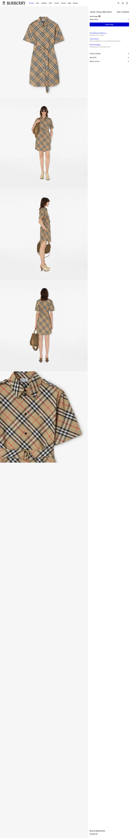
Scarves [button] (63, 3)
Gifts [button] (50, 3)
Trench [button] (56, 3)
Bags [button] (69, 3)
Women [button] (31, 3)
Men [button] (37, 3)
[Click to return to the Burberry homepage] (16, 3)
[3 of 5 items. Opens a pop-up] (44, 234)
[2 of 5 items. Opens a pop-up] (44, 143)
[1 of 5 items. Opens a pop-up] (44, 51)
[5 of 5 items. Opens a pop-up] (44, 417)
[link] (97, 830)
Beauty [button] (75, 3)
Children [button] (44, 3)
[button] (109, 24)
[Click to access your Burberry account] (123, 3)
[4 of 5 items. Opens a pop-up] (44, 325)
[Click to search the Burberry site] (118, 3)
